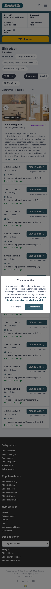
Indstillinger (16, 307)
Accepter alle (34, 307)
